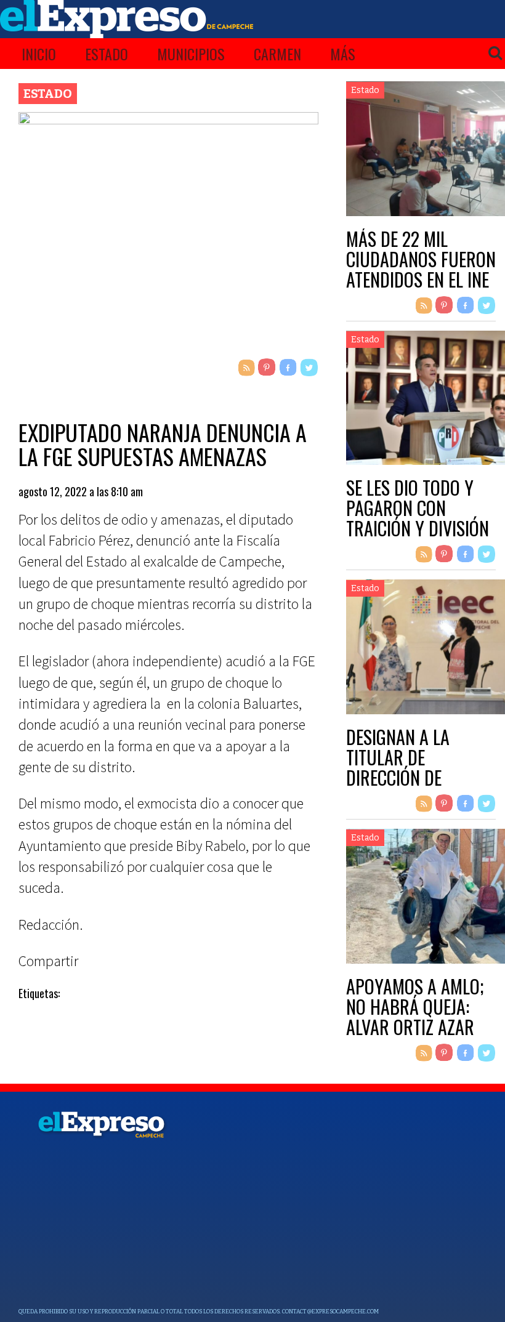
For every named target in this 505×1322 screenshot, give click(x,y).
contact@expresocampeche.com (330, 1311)
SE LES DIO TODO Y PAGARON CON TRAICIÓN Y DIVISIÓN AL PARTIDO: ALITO (417, 518)
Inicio (39, 53)
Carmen (277, 53)
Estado (106, 53)
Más (342, 53)
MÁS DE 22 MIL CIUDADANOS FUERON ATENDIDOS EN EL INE (421, 259)
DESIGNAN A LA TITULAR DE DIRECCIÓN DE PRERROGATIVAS (402, 767)
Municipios (191, 53)
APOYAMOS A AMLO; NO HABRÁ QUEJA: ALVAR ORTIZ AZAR (415, 1006)
